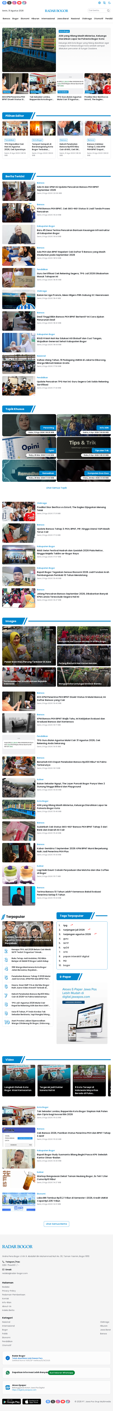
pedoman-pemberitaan (13, 1294)
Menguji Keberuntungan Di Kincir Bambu (80, 683)
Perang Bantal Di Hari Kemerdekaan (78, 663)
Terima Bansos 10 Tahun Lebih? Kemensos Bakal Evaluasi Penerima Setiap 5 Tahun (69, 893)
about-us (6, 1306)
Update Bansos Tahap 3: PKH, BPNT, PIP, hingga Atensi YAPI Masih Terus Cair (73, 530)
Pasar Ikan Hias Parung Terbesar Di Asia (27, 661)
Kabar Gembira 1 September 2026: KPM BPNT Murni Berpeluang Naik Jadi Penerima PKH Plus (72, 850)
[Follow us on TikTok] (24, 2)
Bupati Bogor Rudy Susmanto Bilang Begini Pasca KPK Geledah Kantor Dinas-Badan (72, 1156)
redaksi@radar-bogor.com (15, 1273)
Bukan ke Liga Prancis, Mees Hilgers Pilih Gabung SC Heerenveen (73, 295)
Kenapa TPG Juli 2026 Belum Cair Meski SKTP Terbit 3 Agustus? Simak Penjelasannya (31, 952)
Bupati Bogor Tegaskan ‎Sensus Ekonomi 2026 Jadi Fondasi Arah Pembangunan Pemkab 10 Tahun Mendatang (73, 574)
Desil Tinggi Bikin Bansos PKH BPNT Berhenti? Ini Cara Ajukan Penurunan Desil (70, 318)
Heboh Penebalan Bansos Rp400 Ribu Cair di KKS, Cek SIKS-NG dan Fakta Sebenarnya (70, 149)
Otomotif (6, 1345)
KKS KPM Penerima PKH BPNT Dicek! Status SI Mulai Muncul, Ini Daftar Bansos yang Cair (71, 698)
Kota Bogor (43, 801)
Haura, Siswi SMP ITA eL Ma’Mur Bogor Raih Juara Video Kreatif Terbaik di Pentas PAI (30, 988)
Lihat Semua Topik (56, 487)
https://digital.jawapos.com (24, 1390)
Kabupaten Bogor (46, 226)
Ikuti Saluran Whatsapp (61, 1372)
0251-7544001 (8, 1265)
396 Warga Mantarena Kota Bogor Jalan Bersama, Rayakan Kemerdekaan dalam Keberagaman (30, 970)
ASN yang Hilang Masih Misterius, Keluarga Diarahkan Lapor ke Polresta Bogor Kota (82, 37)
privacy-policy (9, 1290)
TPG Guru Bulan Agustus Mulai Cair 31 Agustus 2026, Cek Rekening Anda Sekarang (68, 742)
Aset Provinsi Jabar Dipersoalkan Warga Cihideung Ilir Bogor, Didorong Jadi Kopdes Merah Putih (30, 1023)
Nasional (41, 356)
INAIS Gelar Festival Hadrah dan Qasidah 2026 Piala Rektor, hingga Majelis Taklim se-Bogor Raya (70, 552)
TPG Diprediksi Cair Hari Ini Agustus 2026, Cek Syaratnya (14, 147)
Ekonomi (41, 1193)
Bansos (40, 182)
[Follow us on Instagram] (14, 2)
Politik (5, 1333)
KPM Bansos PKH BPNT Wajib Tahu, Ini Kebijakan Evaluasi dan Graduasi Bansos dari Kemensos (71, 720)
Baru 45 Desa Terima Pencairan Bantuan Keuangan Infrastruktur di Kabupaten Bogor (73, 232)
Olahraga (42, 291)
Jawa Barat (105, 1329)
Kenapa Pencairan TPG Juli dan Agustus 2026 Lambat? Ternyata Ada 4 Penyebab (28, 940)
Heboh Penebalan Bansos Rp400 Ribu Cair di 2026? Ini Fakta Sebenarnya (30, 995)
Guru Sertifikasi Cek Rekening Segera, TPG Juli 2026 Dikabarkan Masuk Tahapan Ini (73, 275)
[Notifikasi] (104, 3)
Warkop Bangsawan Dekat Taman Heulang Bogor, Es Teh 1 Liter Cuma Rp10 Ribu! (72, 1178)
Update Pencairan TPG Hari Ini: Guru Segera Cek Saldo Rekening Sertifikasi (73, 383)
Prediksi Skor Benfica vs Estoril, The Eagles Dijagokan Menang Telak (97, 99)
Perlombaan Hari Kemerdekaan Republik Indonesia (25, 682)
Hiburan (103, 1325)
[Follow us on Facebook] (4, 2)
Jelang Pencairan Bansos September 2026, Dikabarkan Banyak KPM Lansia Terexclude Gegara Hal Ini (72, 595)
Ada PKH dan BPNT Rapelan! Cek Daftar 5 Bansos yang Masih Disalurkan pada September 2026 (71, 253)
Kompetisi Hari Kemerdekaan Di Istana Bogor (82, 641)
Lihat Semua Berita (56, 1223)
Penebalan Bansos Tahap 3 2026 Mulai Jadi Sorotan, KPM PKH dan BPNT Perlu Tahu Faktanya (31, 979)
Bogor (5, 1329)
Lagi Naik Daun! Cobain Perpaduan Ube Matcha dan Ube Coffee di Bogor (73, 871)
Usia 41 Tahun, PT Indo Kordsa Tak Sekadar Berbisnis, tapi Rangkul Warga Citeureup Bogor (31, 1014)
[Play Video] (18, 1074)
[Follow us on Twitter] (9, 2)
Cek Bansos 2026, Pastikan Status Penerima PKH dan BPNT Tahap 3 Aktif (74, 1134)
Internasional (8, 1325)
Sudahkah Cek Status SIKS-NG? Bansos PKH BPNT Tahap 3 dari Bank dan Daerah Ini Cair (72, 828)
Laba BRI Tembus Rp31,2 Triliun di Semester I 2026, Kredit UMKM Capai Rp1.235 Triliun (72, 1199)
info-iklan (6, 1302)
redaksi (5, 1287)
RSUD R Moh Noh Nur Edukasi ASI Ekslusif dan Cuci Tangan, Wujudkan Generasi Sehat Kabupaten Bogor (69, 340)
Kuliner (40, 779)
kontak (5, 1298)
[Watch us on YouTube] (19, 2)
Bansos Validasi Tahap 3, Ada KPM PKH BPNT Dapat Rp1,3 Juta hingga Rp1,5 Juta (96, 149)
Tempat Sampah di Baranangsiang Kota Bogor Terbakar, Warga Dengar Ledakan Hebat (42, 149)
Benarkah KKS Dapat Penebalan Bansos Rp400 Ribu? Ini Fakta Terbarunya (71, 763)
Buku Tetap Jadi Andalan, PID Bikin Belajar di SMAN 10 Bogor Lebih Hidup (30, 959)
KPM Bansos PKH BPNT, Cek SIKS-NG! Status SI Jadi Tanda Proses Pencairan (73, 210)
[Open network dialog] (99, 3)
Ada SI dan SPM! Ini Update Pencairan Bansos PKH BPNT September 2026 (68, 188)
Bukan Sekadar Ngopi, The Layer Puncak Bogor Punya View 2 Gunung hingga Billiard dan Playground (71, 785)
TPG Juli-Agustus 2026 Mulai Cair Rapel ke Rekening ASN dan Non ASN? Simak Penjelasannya (30, 1005)
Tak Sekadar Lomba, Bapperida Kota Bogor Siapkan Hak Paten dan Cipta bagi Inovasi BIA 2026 (72, 1113)
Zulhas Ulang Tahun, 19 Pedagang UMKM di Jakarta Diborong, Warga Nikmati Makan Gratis (71, 361)
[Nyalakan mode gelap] (109, 3)
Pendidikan (42, 269)
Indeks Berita (8, 1310)
